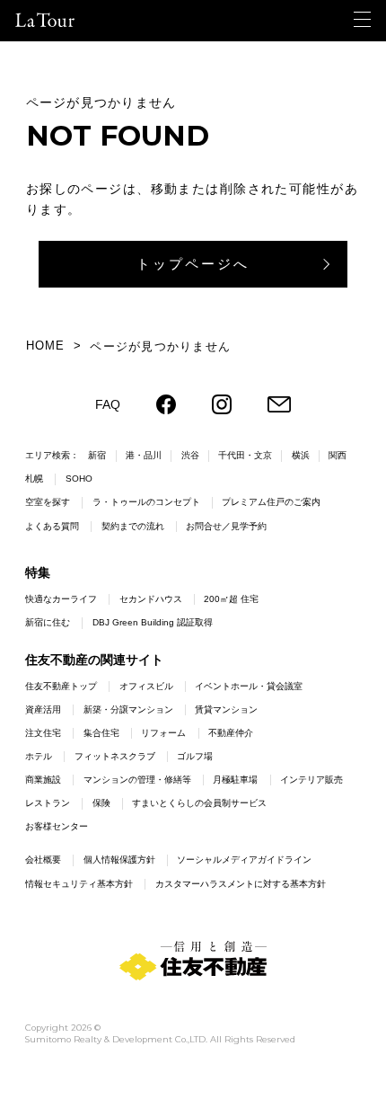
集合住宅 (101, 733)
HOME (46, 346)
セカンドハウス (150, 599)
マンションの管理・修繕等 (137, 779)
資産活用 (43, 709)
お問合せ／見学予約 (226, 526)
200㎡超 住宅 (231, 599)
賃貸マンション (226, 709)
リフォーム (163, 733)
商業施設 (43, 779)
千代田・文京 (245, 455)
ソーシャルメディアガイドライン (244, 859)
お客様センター (56, 826)
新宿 (97, 455)
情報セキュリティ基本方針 (79, 884)
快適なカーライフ (61, 599)
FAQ (107, 405)
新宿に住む (47, 622)
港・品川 (144, 455)
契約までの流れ (132, 526)
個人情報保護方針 (119, 859)
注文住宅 (43, 733)
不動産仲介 (230, 733)
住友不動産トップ (61, 686)
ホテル (38, 756)
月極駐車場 (235, 779)
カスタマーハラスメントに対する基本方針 (240, 884)
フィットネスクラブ (115, 756)
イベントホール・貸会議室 (249, 686)
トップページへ (193, 263)
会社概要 (43, 859)
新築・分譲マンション (128, 709)
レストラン (47, 803)
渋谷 (190, 455)
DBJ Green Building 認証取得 (152, 622)
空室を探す (47, 502)
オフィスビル (146, 686)
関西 (338, 455)
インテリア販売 (311, 779)
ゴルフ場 (195, 756)
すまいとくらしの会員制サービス (199, 803)
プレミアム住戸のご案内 (271, 502)
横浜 (301, 455)
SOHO (79, 478)
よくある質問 (52, 526)
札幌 (34, 478)
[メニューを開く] (362, 19)
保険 (101, 803)
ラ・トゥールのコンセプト (146, 502)
